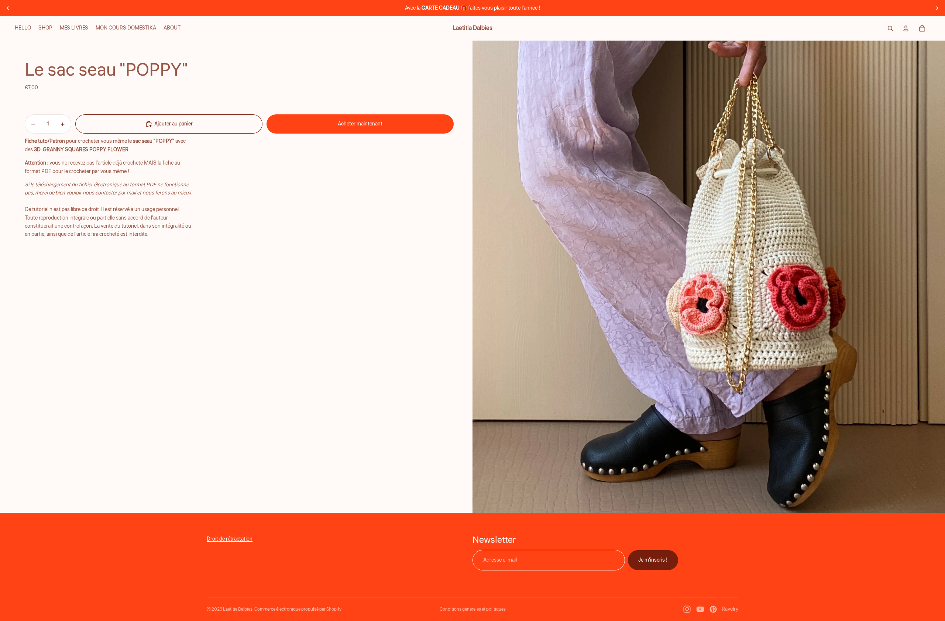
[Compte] (906, 28)
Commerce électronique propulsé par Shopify (297, 609)
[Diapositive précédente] (8, 8)
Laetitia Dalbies (237, 609)
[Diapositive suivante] (937, 8)
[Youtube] (700, 609)
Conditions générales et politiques (473, 609)
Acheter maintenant (360, 124)
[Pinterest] (713, 609)
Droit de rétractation (229, 539)
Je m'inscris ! (653, 560)
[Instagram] (687, 609)
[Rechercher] (890, 28)
